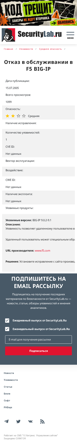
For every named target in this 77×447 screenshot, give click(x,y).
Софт (7, 400)
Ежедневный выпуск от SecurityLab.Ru (40, 320)
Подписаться (38, 351)
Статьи (8, 387)
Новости (9, 373)
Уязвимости (11, 380)
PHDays (8, 407)
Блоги (7, 393)
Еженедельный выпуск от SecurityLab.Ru (41, 329)
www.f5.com (42, 250)
